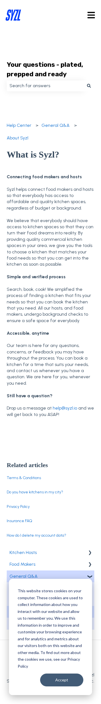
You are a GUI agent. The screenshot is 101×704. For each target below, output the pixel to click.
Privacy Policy (18, 506)
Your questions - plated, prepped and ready (45, 69)
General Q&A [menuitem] (24, 576)
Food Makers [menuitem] (22, 564)
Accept (61, 679)
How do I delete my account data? (36, 535)
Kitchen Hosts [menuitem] (23, 552)
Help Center (19, 125)
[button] (89, 553)
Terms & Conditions (24, 477)
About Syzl (17, 138)
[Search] (89, 85)
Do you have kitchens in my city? (35, 492)
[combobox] (45, 85)
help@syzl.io (65, 408)
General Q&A (56, 125)
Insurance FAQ (19, 521)
